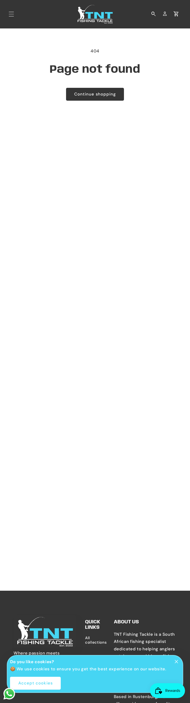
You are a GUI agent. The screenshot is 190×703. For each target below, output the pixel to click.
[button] (11, 14)
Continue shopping (95, 94)
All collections (95, 640)
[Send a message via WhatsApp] (9, 694)
